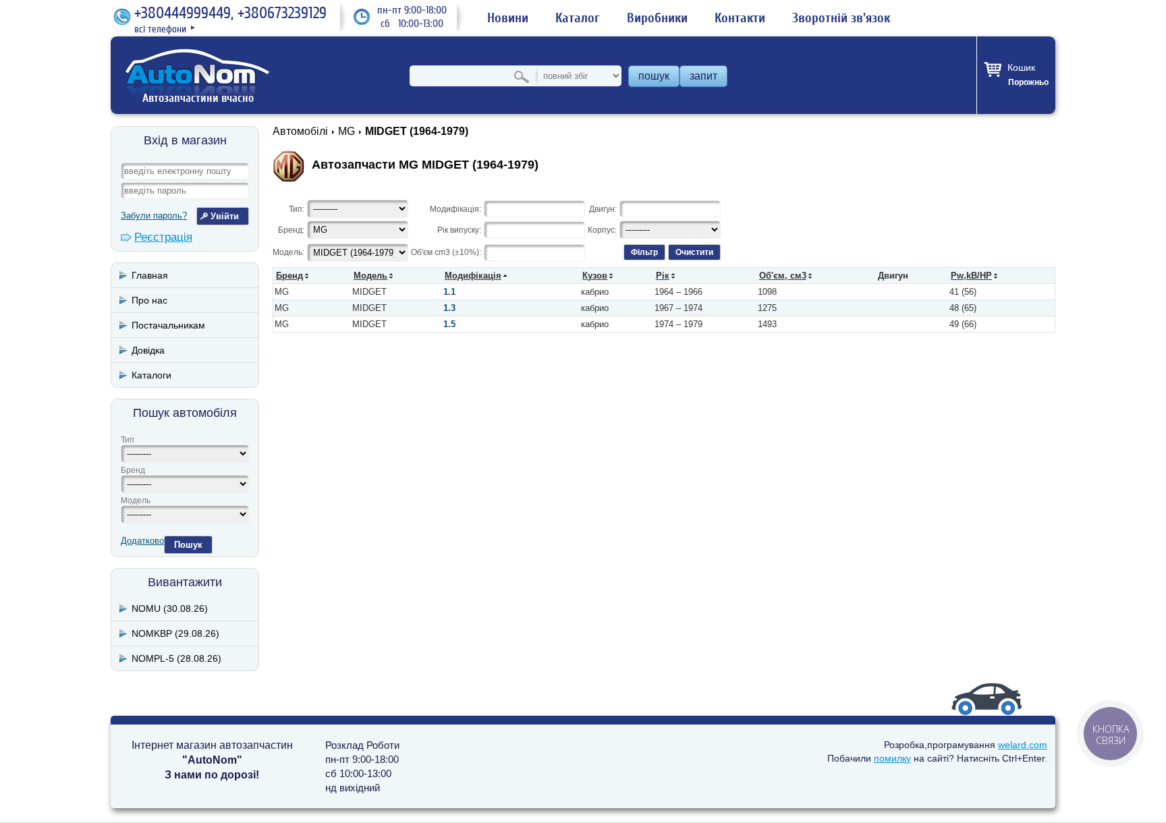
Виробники (657, 18)
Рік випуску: (459, 230)
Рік (662, 276)
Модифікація (473, 276)
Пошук (188, 545)
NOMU (170, 608)
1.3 (449, 308)
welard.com (1022, 744)
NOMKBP (175, 633)
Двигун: (603, 209)
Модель (135, 500)
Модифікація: (455, 209)
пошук (653, 76)
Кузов (594, 276)
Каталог (577, 18)
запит (703, 76)
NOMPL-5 (176, 658)
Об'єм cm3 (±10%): (446, 252)
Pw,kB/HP (971, 276)
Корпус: (602, 230)
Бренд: (291, 230)
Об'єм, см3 (782, 276)
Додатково (142, 541)
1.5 (449, 324)
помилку (892, 758)
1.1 (449, 292)
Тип (127, 440)
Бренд (133, 470)
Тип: (296, 209)
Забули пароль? (154, 215)
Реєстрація (163, 237)
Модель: (288, 252)
